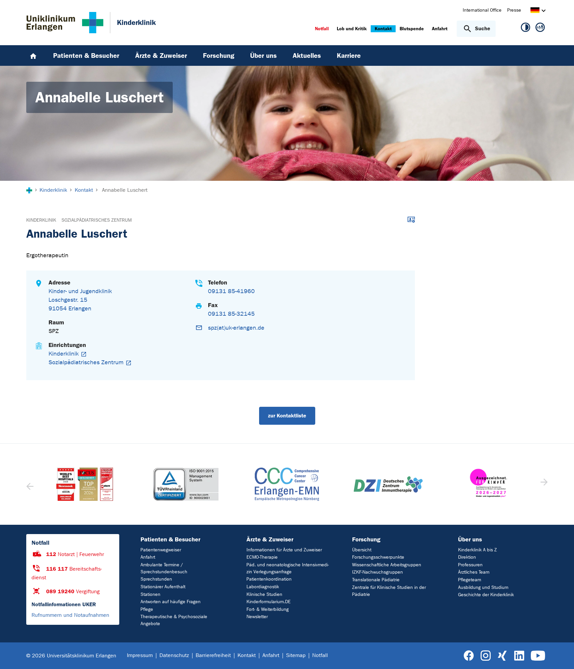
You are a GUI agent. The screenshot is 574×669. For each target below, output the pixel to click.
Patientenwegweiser (161, 550)
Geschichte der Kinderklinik (486, 595)
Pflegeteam (469, 580)
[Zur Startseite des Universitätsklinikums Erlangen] (65, 22)
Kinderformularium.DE (268, 602)
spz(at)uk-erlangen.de (236, 327)
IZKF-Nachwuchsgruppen (377, 572)
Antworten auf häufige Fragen (171, 602)
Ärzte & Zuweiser (269, 539)
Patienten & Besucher (170, 539)
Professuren (470, 565)
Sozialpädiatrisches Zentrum (96, 220)
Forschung (366, 539)
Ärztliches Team (473, 572)
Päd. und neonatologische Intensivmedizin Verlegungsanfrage (287, 568)
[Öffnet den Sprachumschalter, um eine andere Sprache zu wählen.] (534, 11)
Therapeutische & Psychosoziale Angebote (174, 620)
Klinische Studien (264, 594)
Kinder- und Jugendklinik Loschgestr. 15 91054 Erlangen (80, 300)
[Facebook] (469, 656)
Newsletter (257, 616)
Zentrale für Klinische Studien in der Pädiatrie (389, 591)
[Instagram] (486, 656)
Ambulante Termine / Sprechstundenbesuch (164, 568)
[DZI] (287, 484)
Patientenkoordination (269, 579)
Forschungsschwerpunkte (378, 557)
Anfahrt (148, 557)
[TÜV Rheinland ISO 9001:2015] (85, 484)
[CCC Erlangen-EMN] (186, 484)
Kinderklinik (41, 220)
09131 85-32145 (231, 313)
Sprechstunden (156, 579)
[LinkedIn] (519, 656)
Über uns (470, 539)
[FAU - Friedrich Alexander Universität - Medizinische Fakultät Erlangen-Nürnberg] (489, 484)
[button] (543, 484)
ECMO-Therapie (262, 557)
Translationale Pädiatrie (376, 580)
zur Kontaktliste (287, 415)
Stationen (150, 594)
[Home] (33, 55)
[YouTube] (538, 656)
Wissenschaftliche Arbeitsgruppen (386, 565)
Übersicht (361, 550)
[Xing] (502, 656)
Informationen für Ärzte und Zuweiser (284, 550)
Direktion (467, 557)
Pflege (147, 609)
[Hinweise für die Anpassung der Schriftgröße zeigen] (540, 29)
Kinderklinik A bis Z (477, 550)
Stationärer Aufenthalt (163, 587)
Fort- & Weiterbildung (267, 609)
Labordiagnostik (262, 587)
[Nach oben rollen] (561, 655)
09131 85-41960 (231, 291)
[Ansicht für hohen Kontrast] (525, 29)
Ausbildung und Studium (483, 587)
